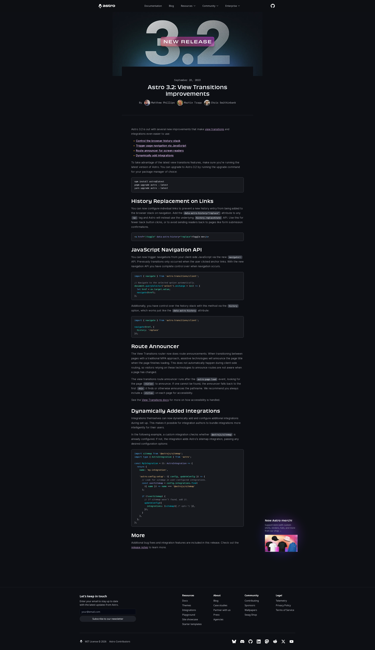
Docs (185, 600)
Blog (171, 5)
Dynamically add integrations (155, 155)
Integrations (189, 610)
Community (208, 5)
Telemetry (281, 600)
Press (216, 614)
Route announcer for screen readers (160, 150)
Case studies (220, 605)
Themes (186, 605)
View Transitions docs (155, 399)
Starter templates (192, 624)
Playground (188, 614)
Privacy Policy (283, 605)
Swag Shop (251, 614)
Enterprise (231, 5)
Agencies (218, 619)
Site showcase (190, 619)
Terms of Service (285, 610)
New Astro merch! (278, 520)
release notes (139, 547)
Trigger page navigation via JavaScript (161, 145)
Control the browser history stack (158, 140)
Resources (186, 5)
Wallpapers (251, 610)
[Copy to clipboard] (240, 181)
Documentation (153, 5)
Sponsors (250, 605)
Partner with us (222, 610)
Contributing (252, 600)
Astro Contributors (119, 641)
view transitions (214, 129)
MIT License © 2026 (96, 641)
